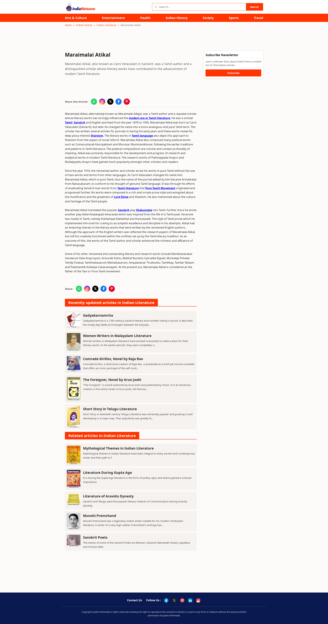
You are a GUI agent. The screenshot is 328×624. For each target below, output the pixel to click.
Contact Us (134, 600)
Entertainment (113, 18)
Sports (234, 18)
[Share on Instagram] (102, 102)
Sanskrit (79, 122)
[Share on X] (110, 102)
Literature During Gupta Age (107, 472)
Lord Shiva (121, 197)
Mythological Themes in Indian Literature (118, 448)
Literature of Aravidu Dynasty (108, 496)
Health (145, 18)
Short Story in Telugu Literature (110, 409)
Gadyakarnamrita (98, 315)
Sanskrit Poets (95, 537)
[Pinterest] (182, 600)
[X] (174, 600)
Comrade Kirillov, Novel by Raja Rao (113, 358)
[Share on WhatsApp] (94, 102)
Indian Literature (106, 25)
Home (68, 25)
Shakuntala (144, 210)
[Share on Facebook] (118, 102)
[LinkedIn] (190, 600)
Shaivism (97, 136)
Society (208, 18)
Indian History (177, 18)
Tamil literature (128, 188)
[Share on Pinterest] (127, 102)
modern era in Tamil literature (149, 118)
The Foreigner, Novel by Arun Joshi (112, 379)
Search (254, 7)
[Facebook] (166, 600)
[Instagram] (198, 600)
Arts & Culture (76, 18)
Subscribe (233, 73)
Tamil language (142, 136)
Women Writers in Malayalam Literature (117, 335)
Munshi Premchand (99, 515)
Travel (258, 18)
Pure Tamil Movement (160, 188)
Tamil (68, 122)
